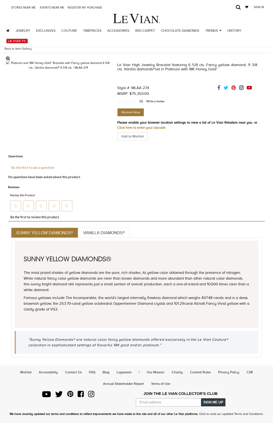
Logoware (124, 372)
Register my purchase (85, 7)
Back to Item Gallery (18, 48)
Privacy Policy (228, 372)
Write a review (155, 101)
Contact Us (73, 372)
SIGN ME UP (213, 402)
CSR (250, 372)
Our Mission (155, 372)
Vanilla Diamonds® (104, 232)
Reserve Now (130, 112)
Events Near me (51, 7)
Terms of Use (160, 384)
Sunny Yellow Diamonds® (44, 232)
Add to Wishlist (132, 136)
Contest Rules (200, 372)
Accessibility (48, 372)
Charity (177, 372)
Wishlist (26, 372)
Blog (106, 372)
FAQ (92, 372)
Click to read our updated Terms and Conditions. (231, 414)
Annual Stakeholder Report (123, 384)
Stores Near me (23, 7)
